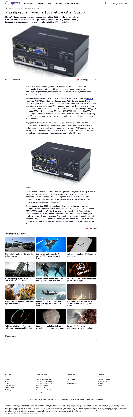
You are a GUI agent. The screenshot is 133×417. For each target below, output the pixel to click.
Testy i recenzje (71, 379)
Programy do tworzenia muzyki (44, 379)
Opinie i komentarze (72, 3)
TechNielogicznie (9, 390)
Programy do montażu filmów (44, 383)
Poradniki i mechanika (104, 379)
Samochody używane (103, 381)
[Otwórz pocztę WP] (106, 3)
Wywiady (100, 383)
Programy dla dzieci (41, 387)
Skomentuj (83, 80)
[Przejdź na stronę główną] (7, 5)
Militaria (58, 3)
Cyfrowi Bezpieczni (10, 387)
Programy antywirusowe (42, 385)
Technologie (28, 3)
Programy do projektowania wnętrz (45, 381)
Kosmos (40, 3)
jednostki (89, 98)
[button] (112, 3)
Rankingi (69, 381)
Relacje (100, 385)
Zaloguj (119, 3)
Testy (99, 377)
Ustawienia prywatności (94, 400)
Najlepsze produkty (72, 383)
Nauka (50, 3)
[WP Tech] (17, 3)
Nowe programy (40, 392)
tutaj (41, 413)
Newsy (68, 377)
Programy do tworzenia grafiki (44, 390)
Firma (28, 87)
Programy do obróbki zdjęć (43, 377)
